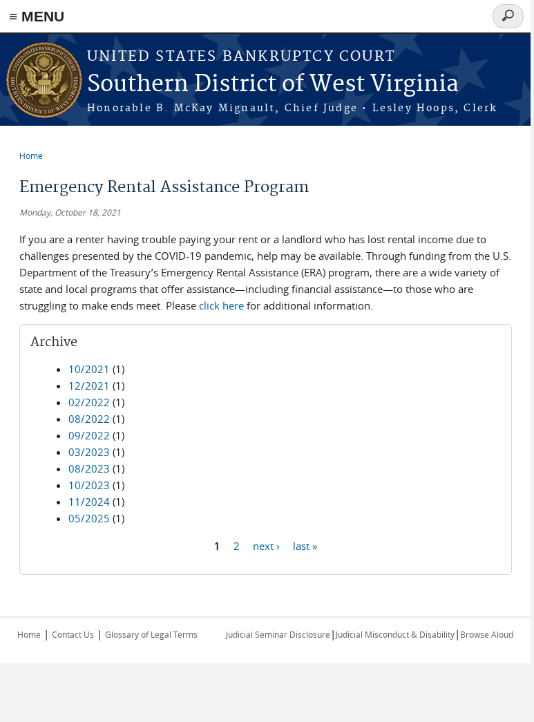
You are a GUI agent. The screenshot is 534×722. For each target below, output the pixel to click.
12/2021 (89, 385)
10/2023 (89, 485)
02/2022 (89, 402)
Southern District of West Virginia (273, 84)
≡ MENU (36, 16)
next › (266, 545)
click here (221, 305)
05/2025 (89, 518)
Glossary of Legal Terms (151, 634)
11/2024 (89, 502)
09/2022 (89, 435)
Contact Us (73, 634)
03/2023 (89, 452)
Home (31, 155)
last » (305, 545)
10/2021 (89, 369)
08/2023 (89, 468)
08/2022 (89, 419)
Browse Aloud (486, 634)
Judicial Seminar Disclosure (278, 634)
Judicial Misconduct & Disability (395, 634)
